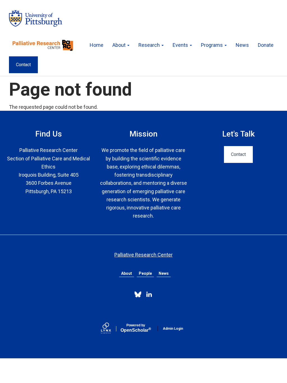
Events (181, 45)
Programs (212, 45)
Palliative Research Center (143, 255)
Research (149, 45)
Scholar (136, 328)
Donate (266, 45)
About (119, 45)
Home (96, 45)
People (145, 273)
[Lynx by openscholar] (111, 328)
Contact (23, 64)
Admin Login (173, 329)
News (242, 45)
